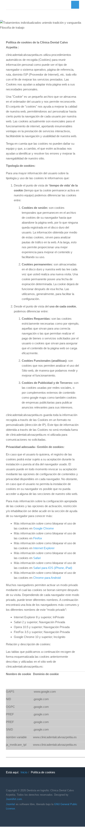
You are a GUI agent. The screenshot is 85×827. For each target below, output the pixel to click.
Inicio (24, 772)
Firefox (37, 538)
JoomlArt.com (14, 799)
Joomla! (10, 804)
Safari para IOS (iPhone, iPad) (52, 567)
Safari (37, 558)
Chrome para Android (47, 577)
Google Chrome (43, 528)
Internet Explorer (44, 548)
